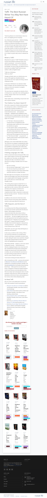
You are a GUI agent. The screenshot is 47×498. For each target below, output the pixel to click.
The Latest (6, 481)
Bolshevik (9, 25)
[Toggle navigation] (41, 2)
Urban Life (34, 135)
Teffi (11, 27)
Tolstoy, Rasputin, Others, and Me (14, 295)
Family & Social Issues (37, 121)
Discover (5, 486)
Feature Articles (35, 122)
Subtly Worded (10, 290)
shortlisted (11, 265)
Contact (5, 479)
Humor (14, 19)
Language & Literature (37, 125)
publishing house (12, 464)
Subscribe (5, 483)
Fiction (8, 357)
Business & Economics (37, 116)
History (10, 19)
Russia (15, 27)
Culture (6, 19)
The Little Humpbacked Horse (18, 437)
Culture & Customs (36, 118)
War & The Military (36, 138)
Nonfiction (26, 359)
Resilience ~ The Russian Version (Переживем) (18, 348)
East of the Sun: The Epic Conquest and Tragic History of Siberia (17, 382)
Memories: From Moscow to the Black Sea (15, 261)
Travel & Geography (36, 134)
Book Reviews (35, 115)
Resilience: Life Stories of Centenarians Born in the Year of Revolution (18, 411)
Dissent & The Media (36, 119)
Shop (5, 476)
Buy (34, 92)
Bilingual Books (9, 386)
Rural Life (34, 131)
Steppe (25, 375)
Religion (8, 356)
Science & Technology (37, 132)
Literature (11, 21)
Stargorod (8, 443)
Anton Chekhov (12, 313)
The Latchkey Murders (26, 436)
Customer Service (24, 496)
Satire (14, 25)
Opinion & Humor (36, 126)
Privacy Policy (6, 496)
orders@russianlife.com (30, 484)
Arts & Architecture (36, 113)
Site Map (12, 496)
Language (6, 21)
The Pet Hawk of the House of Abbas (7, 409)
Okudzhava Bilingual (9, 373)
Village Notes (35, 137)
